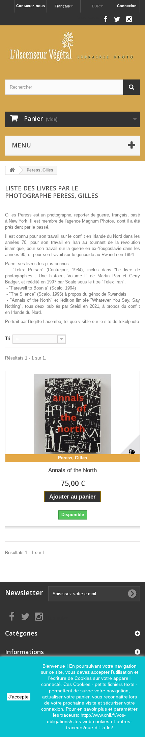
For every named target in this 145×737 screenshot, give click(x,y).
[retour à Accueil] (12, 170)
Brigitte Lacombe (44, 321)
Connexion (127, 6)
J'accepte (18, 696)
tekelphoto (129, 321)
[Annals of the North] (72, 416)
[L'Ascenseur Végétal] (72, 46)
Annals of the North (72, 470)
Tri (7, 338)
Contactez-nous (30, 6)
